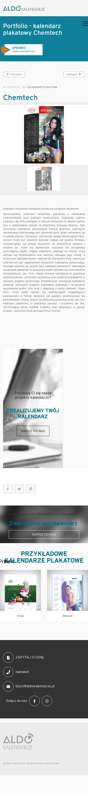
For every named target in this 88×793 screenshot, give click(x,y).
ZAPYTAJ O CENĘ (30, 657)
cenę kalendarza (25, 49)
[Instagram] (48, 701)
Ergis (20, 615)
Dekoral (67, 615)
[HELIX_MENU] (84, 23)
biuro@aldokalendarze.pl (35, 686)
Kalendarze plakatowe (42, 87)
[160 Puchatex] (7, 489)
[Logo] (29, 8)
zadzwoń (22, 671)
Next (6, 561)
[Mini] (20, 590)
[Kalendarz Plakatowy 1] (44, 135)
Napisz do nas (33, 431)
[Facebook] (35, 701)
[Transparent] (43, 178)
